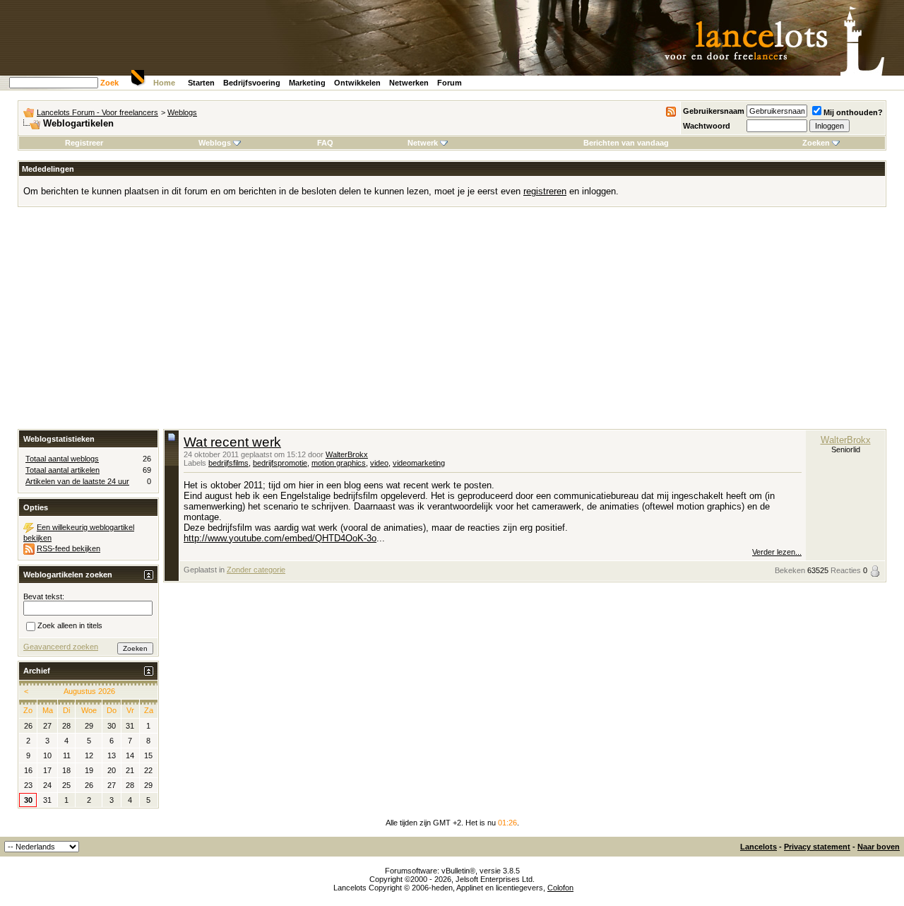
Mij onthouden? (853, 112)
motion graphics (338, 463)
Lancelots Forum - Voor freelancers (97, 112)
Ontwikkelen (357, 82)
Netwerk (423, 143)
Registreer (84, 143)
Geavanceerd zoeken (60, 646)
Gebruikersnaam (713, 111)
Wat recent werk (232, 442)
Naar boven (878, 846)
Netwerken (409, 82)
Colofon (560, 887)
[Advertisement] (452, 323)
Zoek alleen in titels (69, 625)
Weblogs (182, 112)
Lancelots (758, 846)
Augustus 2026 (89, 691)
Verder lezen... (777, 552)
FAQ (325, 143)
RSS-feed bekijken (68, 548)
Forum (449, 82)
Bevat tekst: (43, 596)
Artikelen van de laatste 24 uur (77, 481)
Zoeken (816, 143)
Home (164, 82)
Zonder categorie (256, 569)
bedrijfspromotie (280, 463)
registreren (544, 191)
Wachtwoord (706, 126)
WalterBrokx (347, 454)
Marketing (307, 82)
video (379, 463)
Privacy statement (817, 846)
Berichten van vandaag (626, 143)
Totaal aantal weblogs (62, 458)
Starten (201, 82)
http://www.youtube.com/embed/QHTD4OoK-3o (280, 538)
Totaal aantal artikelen (62, 470)
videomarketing (419, 463)
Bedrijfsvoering (251, 82)
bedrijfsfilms (228, 463)
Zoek (109, 82)
